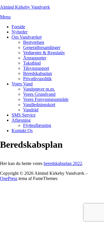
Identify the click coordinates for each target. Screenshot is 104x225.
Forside (18, 26)
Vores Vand (22, 83)
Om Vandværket (27, 37)
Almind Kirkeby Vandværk (25, 7)
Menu (5, 16)
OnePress (8, 178)
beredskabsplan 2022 (63, 163)
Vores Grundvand (39, 94)
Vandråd (30, 109)
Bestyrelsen (33, 42)
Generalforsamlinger (41, 47)
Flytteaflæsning (37, 125)
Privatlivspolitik (37, 78)
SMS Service (24, 114)
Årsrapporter (34, 57)
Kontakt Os (22, 130)
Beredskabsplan (37, 73)
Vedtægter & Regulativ (44, 52)
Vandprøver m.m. (39, 89)
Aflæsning (21, 120)
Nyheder (19, 31)
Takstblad (32, 63)
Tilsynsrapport (36, 68)
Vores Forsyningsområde (45, 99)
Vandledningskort (39, 104)
